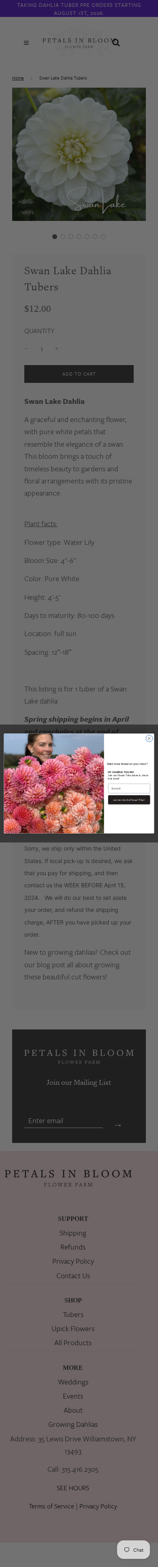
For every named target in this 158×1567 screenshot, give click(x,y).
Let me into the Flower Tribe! (129, 800)
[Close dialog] (149, 738)
